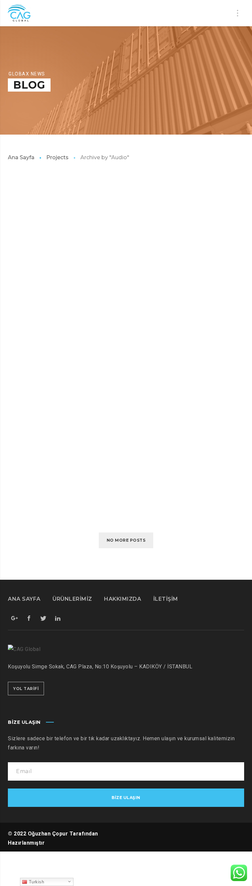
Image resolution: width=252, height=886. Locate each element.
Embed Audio (28, 219)
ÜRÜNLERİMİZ (72, 599)
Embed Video (27, 440)
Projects (57, 157)
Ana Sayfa (21, 157)
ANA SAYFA (24, 599)
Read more (26, 240)
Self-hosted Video (38, 491)
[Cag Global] (19, 13)
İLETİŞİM (165, 599)
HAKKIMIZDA (122, 599)
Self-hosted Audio (38, 269)
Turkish (35, 881)
